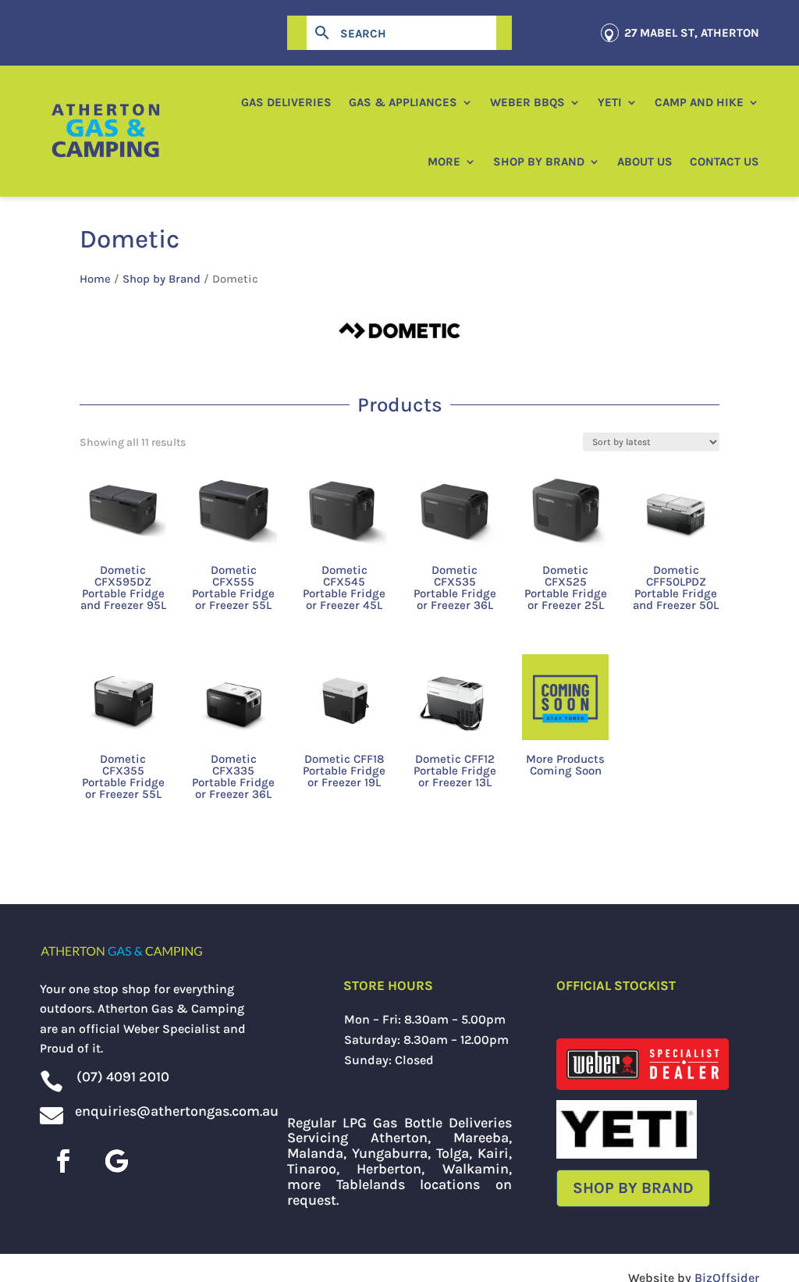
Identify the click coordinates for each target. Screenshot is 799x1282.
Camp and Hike (699, 102)
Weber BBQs (527, 102)
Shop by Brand (538, 162)
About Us (645, 162)
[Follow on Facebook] (63, 1161)
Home (95, 279)
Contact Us (724, 162)
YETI (610, 102)
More (444, 162)
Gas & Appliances (403, 102)
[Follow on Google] (116, 1161)
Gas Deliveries (286, 102)
